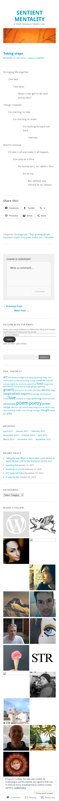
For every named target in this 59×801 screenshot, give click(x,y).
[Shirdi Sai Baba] (16, 765)
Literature (47, 394)
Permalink (49, 237)
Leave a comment (36, 58)
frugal (28, 387)
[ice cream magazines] (16, 658)
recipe (6, 407)
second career (43, 407)
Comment (40, 291)
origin (28, 399)
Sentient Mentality (29, 16)
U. (25, 58)
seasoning (33, 407)
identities (37, 390)
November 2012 (43, 439)
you (40, 237)
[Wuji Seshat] (43, 604)
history (17, 390)
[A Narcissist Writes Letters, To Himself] (42, 578)
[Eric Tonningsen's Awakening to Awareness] (16, 738)
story (24, 410)
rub (20, 407)
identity (45, 390)
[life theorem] (16, 551)
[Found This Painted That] (43, 631)
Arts (9, 378)
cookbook (18, 381)
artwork (15, 378)
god (36, 387)
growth (46, 234)
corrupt (33, 381)
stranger (36, 410)
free (4, 387)
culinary (6, 384)
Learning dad (12, 465)
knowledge (34, 394)
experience (31, 384)
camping (32, 378)
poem (28, 237)
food (40, 383)
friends (23, 387)
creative (40, 380)
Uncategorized (20, 234)
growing (38, 234)
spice (5, 410)
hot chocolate (26, 390)
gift (32, 387)
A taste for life (12, 477)
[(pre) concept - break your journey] (17, 711)
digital (12, 384)
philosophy (9, 403)
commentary (8, 381)
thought (45, 410)
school (25, 407)
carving (39, 378)
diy (17, 384)
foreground (48, 384)
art (5, 377)
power (46, 403)
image (52, 390)
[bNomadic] (16, 604)
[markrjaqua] (43, 524)
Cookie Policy (20, 788)
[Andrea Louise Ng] (16, 524)
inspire (17, 237)
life (41, 394)
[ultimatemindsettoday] (43, 685)
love (23, 237)
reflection (15, 407)
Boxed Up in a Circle (15, 469)
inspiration (8, 237)
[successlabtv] (43, 738)
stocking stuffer (14, 410)
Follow (9, 339)
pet (49, 399)
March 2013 (8, 439)
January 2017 (22, 431)
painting (36, 398)
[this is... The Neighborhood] (16, 684)
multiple (19, 399)
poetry (35, 237)
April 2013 (42, 435)
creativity (49, 381)
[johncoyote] (43, 551)
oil (25, 399)
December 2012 (25, 439)
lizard (5, 399)
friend (16, 387)
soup (52, 407)
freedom (10, 387)
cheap (44, 378)
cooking (25, 381)
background (23, 378)
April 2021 (8, 431)
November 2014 (10, 435)
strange (29, 410)
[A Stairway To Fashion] (43, 658)
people (45, 399)
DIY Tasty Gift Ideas (15, 473)
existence (23, 384)
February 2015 (38, 431)
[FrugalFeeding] (16, 631)
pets (53, 399)
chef (49, 378)
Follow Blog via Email (18, 324)
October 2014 (28, 435)
